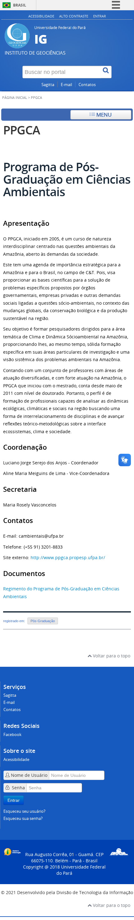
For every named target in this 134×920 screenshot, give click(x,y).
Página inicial (14, 97)
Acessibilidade (41, 16)
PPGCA (21, 130)
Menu (103, 114)
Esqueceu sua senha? (23, 818)
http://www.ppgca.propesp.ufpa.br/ (68, 557)
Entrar (99, 16)
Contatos (87, 84)
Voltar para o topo (111, 656)
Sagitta (47, 84)
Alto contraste (73, 16)
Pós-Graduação (43, 621)
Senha (18, 788)
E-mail (66, 84)
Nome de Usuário (29, 775)
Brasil (19, 5)
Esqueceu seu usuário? (24, 811)
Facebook (12, 734)
